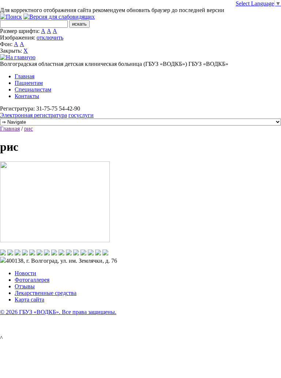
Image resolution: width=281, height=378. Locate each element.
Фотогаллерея (32, 280)
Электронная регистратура (33, 115)
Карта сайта (29, 299)
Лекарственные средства (45, 293)
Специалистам (33, 89)
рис (28, 129)
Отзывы (25, 286)
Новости (25, 273)
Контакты (27, 96)
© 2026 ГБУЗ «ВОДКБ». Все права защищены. (58, 312)
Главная (24, 76)
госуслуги (81, 115)
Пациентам (29, 83)
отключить (50, 37)
